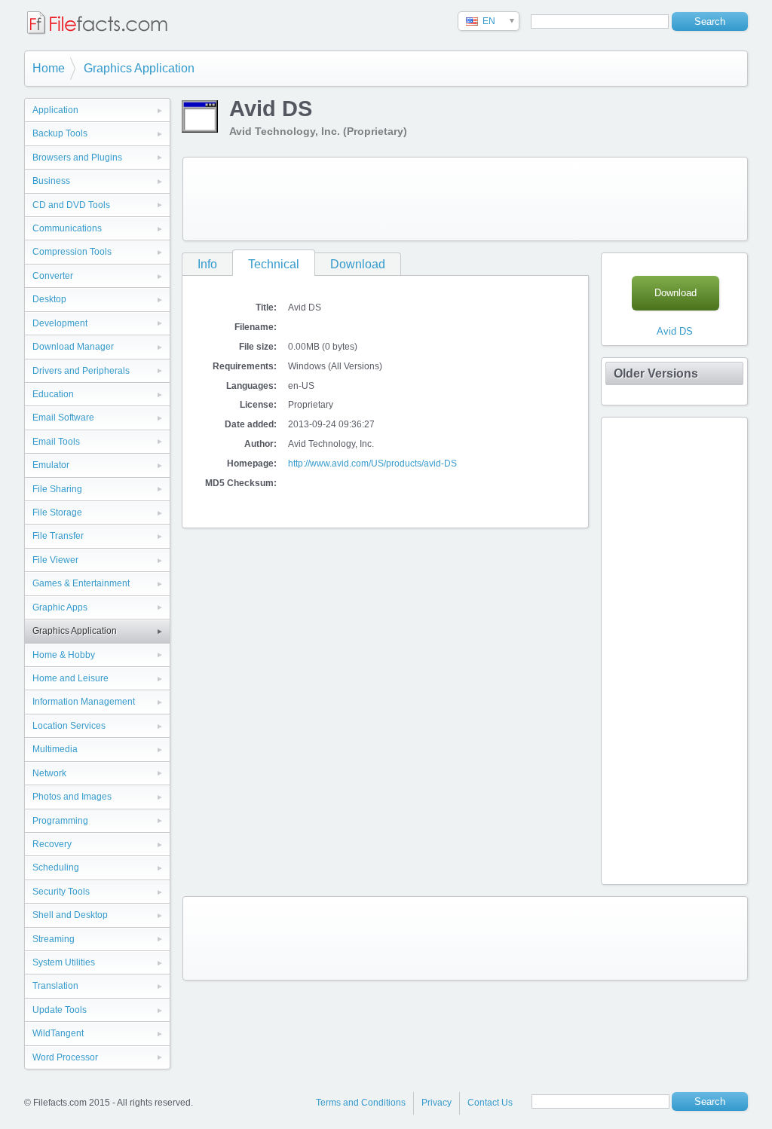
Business (51, 181)
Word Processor (65, 1057)
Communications (67, 228)
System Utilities (63, 962)
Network (49, 773)
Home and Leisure (70, 678)
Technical (273, 264)
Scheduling (55, 867)
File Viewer (55, 560)
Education (53, 394)
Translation (55, 986)
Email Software (63, 417)
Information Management (83, 701)
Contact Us (490, 1102)
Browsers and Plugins (77, 157)
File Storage (57, 512)
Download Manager (73, 346)
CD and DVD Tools (71, 205)
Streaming (53, 939)
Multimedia (55, 749)
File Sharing (57, 489)
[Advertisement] (465, 199)
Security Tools (61, 891)
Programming (60, 820)
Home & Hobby (63, 655)
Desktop (49, 299)
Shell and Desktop (70, 915)
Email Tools (56, 441)
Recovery (52, 844)
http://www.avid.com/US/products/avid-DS (372, 463)
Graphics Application (139, 68)
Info (207, 264)
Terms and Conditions (361, 1102)
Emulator (50, 465)
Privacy (436, 1102)
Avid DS (675, 331)
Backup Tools (59, 133)
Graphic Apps (59, 607)
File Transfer (58, 536)
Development (59, 323)
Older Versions (656, 373)
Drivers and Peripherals (81, 371)
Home (48, 68)
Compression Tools (72, 251)
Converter (52, 276)
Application (55, 110)
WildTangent (58, 1033)
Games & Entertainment (81, 583)
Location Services (69, 726)
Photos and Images (72, 796)
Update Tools (59, 1010)
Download (357, 264)
